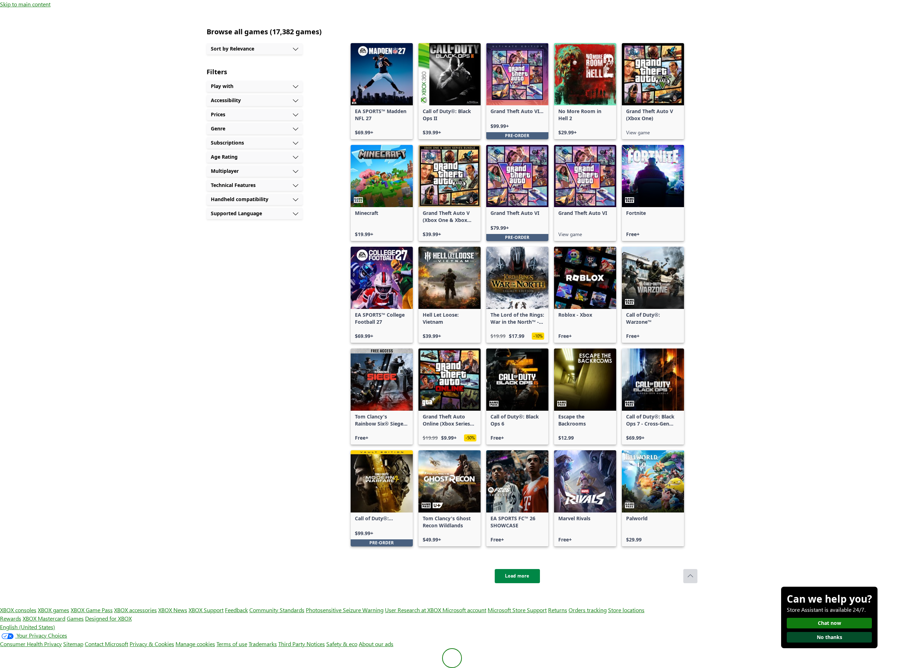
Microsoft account (464, 610)
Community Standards (276, 610)
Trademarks (263, 644)
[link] (382, 91)
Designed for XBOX (108, 618)
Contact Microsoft (106, 644)
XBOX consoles (18, 610)
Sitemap (73, 644)
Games (75, 618)
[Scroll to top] (690, 576)
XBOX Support (206, 610)
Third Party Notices (301, 644)
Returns (557, 610)
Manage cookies (195, 644)
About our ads (376, 644)
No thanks (829, 637)
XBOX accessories (135, 610)
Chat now (829, 623)
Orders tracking (588, 610)
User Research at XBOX (413, 610)
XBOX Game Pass (92, 610)
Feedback (236, 610)
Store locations (626, 610)
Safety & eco (341, 644)
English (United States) (27, 627)
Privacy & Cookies (152, 644)
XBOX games (53, 610)
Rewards (10, 618)
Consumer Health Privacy (31, 644)
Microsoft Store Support (517, 610)
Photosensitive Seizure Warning (344, 610)
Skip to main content (25, 4)
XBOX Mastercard (44, 618)
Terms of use (231, 644)
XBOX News (172, 610)
